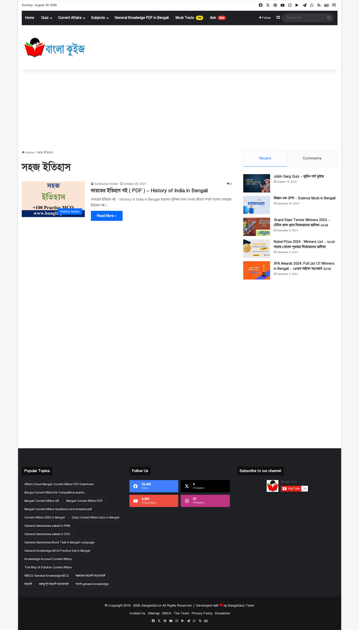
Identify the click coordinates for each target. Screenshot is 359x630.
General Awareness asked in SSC (47, 534)
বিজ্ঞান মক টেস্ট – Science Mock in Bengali (305, 198)
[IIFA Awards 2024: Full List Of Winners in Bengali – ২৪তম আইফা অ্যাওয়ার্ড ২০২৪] (256, 270)
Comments (312, 158)
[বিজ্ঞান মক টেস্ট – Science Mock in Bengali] (256, 205)
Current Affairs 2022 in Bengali (44, 517)
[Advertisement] (179, 108)
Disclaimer (222, 613)
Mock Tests (188, 18)
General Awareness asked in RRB (47, 526)
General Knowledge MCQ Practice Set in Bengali (57, 550)
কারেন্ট (28, 584)
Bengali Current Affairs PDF (84, 501)
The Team (181, 613)
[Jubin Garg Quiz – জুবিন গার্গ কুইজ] (256, 183)
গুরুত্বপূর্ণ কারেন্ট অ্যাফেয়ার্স (54, 584)
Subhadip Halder (106, 184)
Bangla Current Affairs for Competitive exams (54, 492)
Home (29, 18)
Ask (217, 18)
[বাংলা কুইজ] (54, 47)
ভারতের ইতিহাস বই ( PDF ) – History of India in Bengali (149, 191)
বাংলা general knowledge (91, 584)
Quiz (45, 18)
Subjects (98, 18)
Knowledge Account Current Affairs (48, 559)
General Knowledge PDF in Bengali (142, 18)
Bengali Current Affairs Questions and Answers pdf (58, 509)
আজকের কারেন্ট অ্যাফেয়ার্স (90, 575)
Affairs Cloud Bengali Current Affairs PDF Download (59, 484)
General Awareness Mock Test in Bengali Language (59, 542)
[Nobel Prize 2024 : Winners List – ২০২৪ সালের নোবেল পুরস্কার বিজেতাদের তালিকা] (256, 248)
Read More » (106, 216)
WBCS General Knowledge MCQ (46, 575)
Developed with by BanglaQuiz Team (225, 606)
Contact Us (137, 613)
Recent (265, 158)
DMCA (166, 613)
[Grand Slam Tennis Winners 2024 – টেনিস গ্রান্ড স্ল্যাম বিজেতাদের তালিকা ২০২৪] (256, 227)
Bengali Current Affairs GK (41, 501)
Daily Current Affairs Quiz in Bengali (95, 517)
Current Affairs (70, 18)
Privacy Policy (201, 613)
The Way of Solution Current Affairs (48, 567)
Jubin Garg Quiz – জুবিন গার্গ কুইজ (299, 176)
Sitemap (153, 613)
